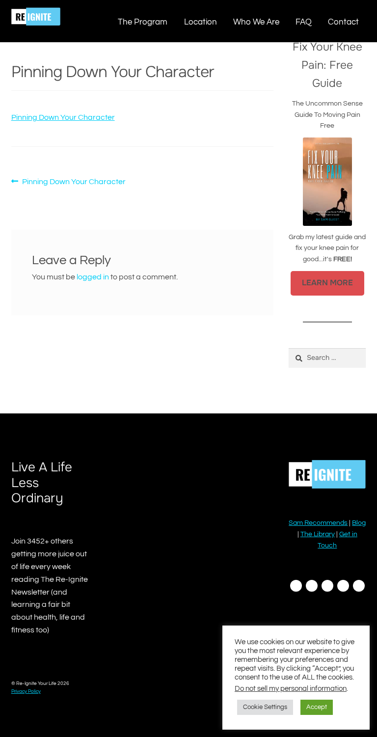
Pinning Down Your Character (63, 117)
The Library (317, 534)
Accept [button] (316, 707)
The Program (142, 22)
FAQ (304, 22)
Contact (343, 22)
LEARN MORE (327, 283)
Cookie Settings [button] (265, 707)
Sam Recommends (318, 522)
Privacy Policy (26, 691)
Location (200, 22)
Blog (359, 522)
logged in (93, 277)
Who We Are (256, 22)
